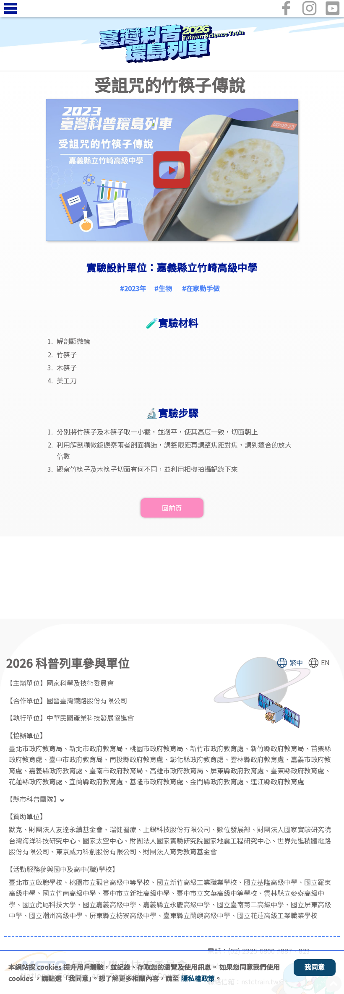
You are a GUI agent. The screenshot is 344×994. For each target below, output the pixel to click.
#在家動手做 (201, 288)
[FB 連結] (286, 8)
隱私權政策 (198, 978)
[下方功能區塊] (1, 649)
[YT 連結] (332, 8)
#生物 (163, 288)
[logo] (172, 43)
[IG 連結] (309, 8)
